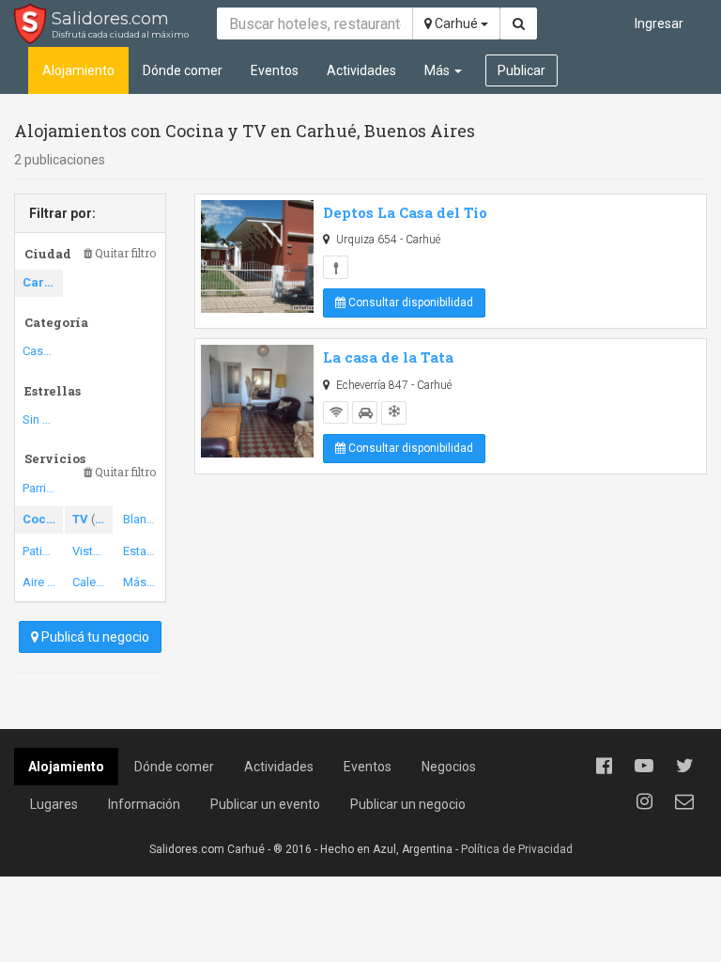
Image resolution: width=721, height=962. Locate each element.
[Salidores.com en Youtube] (644, 766)
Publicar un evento (265, 804)
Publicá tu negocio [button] (93, 636)
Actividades (361, 70)
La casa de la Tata (388, 357)
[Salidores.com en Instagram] (644, 801)
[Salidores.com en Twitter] (684, 766)
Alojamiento (78, 70)
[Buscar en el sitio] (518, 23)
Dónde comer (182, 70)
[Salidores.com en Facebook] (603, 766)
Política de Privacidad (517, 849)
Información (144, 804)
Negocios (449, 766)
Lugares (54, 804)
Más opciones (143, 582)
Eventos (275, 70)
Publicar (521, 70)
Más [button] (438, 70)
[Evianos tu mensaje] (684, 801)
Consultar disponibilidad (409, 302)
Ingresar (659, 23)
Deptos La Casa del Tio (405, 212)
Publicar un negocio (408, 804)
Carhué (456, 23)
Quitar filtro (124, 253)
